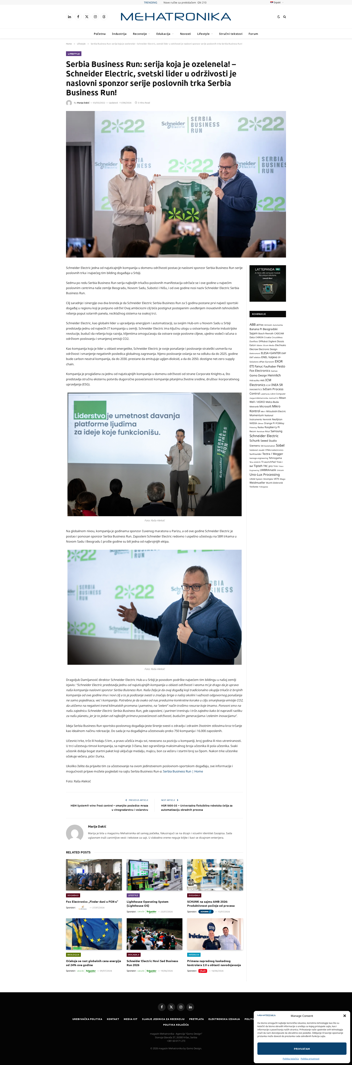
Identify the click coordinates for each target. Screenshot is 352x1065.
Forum (253, 34)
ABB (253, 324)
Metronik (254, 406)
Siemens (255, 445)
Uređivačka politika (87, 1018)
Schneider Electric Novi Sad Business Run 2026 (152, 963)
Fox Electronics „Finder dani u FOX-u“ (92, 901)
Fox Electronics (260, 371)
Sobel (280, 445)
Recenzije (140, 34)
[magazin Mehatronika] (176, 16)
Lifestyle (203, 34)
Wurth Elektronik (274, 482)
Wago (282, 479)
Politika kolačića (291, 1058)
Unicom (280, 470)
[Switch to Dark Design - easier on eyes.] (278, 16)
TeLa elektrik (255, 462)
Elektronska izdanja (224, 1018)
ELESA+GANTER (271, 353)
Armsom (268, 325)
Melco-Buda (272, 402)
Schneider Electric (264, 435)
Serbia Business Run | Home (183, 771)
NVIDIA (253, 423)
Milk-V (263, 411)
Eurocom (269, 361)
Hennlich (274, 375)
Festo (281, 366)
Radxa (261, 427)
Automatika (278, 325)
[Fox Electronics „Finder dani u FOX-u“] (94, 874)
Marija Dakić (83, 102)
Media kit (131, 1018)
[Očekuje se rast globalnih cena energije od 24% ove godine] (94, 934)
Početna (100, 34)
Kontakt (113, 1018)
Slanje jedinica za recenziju (163, 1018)
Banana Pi (256, 329)
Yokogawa (263, 486)
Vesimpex (268, 478)
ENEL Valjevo (269, 357)
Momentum (257, 415)
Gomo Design (258, 375)
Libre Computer (278, 393)
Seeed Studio (269, 440)
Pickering (253, 427)
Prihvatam (302, 1049)
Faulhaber (270, 366)
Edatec (260, 345)
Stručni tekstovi (230, 34)
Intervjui (194, 954)
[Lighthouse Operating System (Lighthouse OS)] (155, 874)
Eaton (253, 345)
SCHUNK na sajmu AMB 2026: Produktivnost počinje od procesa (211, 903)
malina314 (273, 398)
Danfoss (254, 341)
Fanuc (259, 366)
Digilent (272, 341)
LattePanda (265, 394)
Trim (275, 466)
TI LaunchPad (268, 461)
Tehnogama (275, 458)
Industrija (119, 34)
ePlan (262, 361)
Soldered (254, 450)
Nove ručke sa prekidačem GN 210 (185, 2)
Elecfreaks (280, 345)
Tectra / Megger (272, 454)
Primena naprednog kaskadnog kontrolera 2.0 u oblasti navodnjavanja (214, 963)
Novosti (185, 34)
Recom (253, 431)
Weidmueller (257, 482)
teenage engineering (259, 458)
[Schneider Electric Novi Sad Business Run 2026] (155, 934)
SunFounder (256, 453)
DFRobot (263, 341)
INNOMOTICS (256, 389)
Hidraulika (254, 380)
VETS (276, 478)
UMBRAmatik (268, 470)
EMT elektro (255, 357)
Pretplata (196, 1018)
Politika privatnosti (310, 1058)
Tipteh (258, 466)
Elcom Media (268, 345)
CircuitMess (277, 337)
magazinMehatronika (259, 398)
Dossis (280, 341)
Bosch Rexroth (266, 333)
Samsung (276, 431)
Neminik (267, 419)
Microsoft (265, 406)
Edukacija (163, 34)
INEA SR (277, 385)
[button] (344, 1016)
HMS (262, 380)
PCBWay (280, 423)
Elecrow (254, 349)
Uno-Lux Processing (265, 474)
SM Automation (268, 446)
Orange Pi (269, 423)
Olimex (260, 423)
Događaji (73, 895)
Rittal (267, 431)
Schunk (255, 440)
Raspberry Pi (272, 427)
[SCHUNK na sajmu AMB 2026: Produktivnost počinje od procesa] (215, 874)
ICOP (268, 385)
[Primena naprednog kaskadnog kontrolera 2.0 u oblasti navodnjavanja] (215, 934)
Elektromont (255, 353)
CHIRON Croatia (263, 337)
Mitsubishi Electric (276, 411)
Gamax (274, 371)
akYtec (260, 324)
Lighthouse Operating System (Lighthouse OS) (147, 903)
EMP (283, 353)
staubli (261, 450)
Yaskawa (254, 486)
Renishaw (260, 431)
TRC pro (268, 466)
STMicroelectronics (274, 450)
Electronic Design (268, 349)
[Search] (284, 17)
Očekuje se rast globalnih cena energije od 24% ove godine (93, 963)
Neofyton (277, 419)
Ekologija (73, 954)
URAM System (256, 479)
